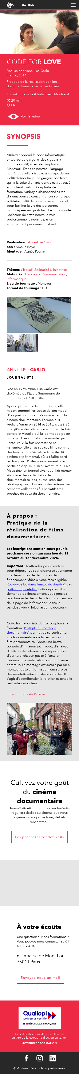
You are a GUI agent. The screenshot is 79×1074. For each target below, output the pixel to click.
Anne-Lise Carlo (40, 242)
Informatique (17, 279)
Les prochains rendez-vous (39, 837)
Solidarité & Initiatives (50, 269)
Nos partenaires (53, 1068)
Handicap (32, 274)
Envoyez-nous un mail (40, 977)
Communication (54, 274)
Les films (28, 4)
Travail (28, 269)
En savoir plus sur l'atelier (26, 694)
